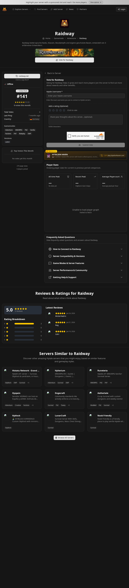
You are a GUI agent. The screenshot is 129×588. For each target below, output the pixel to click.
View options (94, 2)
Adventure (71, 38)
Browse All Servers (66, 437)
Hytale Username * (54, 92)
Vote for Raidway (66, 60)
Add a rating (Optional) (58, 106)
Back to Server (54, 73)
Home (47, 38)
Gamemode (59, 38)
